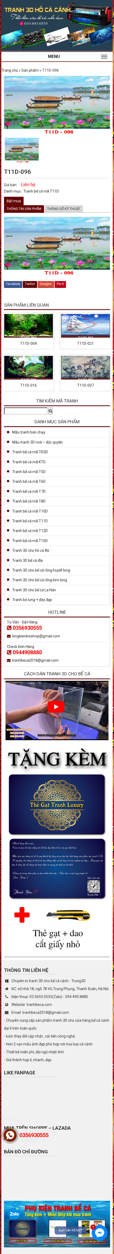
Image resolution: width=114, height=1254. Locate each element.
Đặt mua (14, 201)
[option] (22, 150)
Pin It (60, 284)
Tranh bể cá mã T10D (30, 511)
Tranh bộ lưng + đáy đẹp (32, 600)
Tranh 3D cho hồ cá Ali (30, 550)
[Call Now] (10, 1135)
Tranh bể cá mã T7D (29, 491)
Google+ (46, 284)
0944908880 (27, 652)
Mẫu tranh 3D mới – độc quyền (37, 442)
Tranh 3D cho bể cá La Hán (34, 590)
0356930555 (27, 628)
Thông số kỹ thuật (63, 209)
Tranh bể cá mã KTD (29, 462)
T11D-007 (85, 385)
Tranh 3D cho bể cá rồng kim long (39, 580)
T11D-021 (85, 343)
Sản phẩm (30, 70)
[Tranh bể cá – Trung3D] (57, 25)
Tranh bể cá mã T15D (30, 541)
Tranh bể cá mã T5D (29, 472)
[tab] (24, 209)
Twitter (30, 284)
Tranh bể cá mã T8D (29, 501)
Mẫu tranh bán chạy (28, 432)
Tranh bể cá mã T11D (41, 191)
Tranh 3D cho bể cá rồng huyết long (41, 570)
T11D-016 (28, 385)
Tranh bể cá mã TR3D (30, 452)
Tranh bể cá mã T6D (29, 481)
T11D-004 (28, 343)
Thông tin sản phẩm (24, 209)
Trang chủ (9, 70)
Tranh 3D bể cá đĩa (27, 560)
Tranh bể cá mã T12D (30, 531)
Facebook (13, 284)
